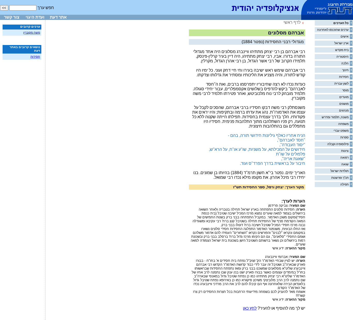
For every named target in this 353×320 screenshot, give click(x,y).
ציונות (345, 151)
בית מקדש (342, 50)
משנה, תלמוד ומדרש (335, 117)
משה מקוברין (31, 32)
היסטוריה (342, 56)
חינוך (345, 70)
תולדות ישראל (340, 171)
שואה (345, 164)
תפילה (344, 184)
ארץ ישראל (341, 43)
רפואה (344, 157)
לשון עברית (341, 83)
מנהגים (344, 110)
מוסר (345, 90)
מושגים (344, 104)
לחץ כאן (250, 308)
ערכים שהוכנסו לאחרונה (333, 30)
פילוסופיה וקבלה (338, 144)
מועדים (344, 97)
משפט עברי (341, 130)
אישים (345, 36)
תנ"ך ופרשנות (340, 178)
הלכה (345, 63)
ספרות (344, 137)
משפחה (343, 124)
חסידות (344, 77)
